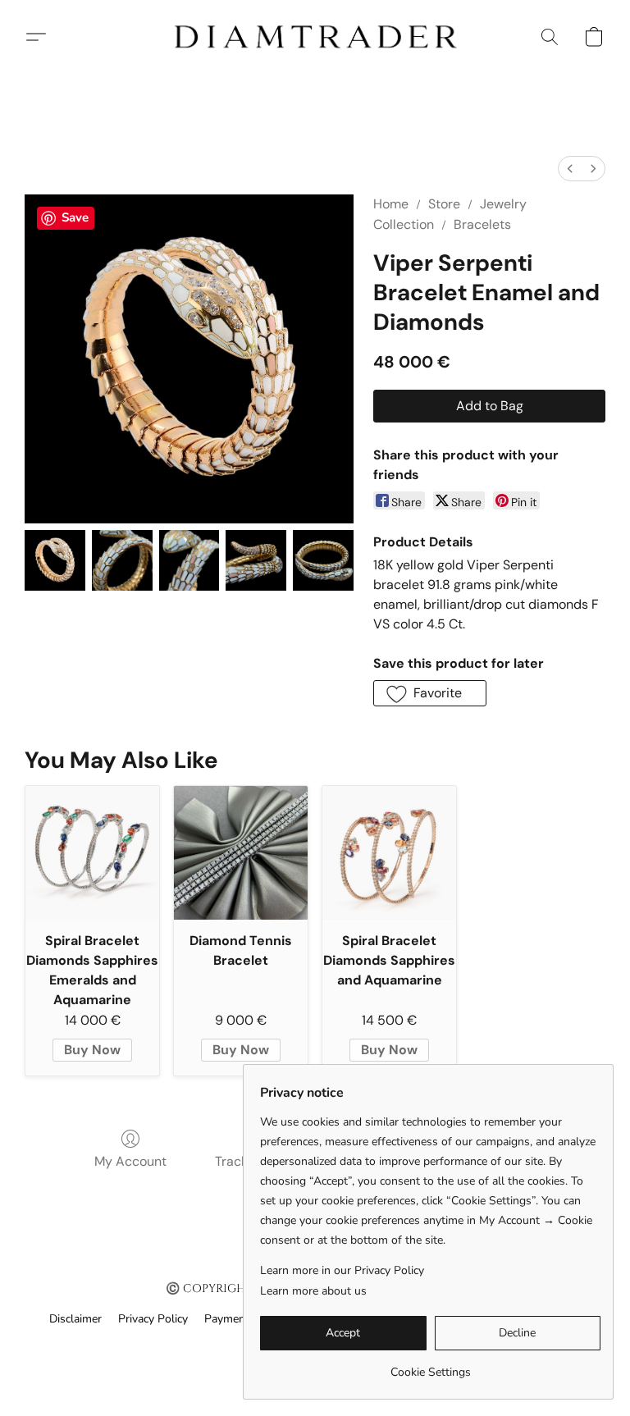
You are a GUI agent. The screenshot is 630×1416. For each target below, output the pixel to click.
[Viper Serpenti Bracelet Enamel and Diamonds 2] (189, 560)
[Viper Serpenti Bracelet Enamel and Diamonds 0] (55, 560)
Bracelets (482, 224)
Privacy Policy (153, 1319)
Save (75, 217)
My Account (130, 1161)
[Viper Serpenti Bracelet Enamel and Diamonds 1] (122, 560)
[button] (315, 37)
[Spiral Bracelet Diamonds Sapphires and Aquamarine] (389, 853)
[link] (430, 1366)
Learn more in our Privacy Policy (342, 1270)
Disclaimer (75, 1319)
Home (391, 203)
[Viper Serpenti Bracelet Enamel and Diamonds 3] (256, 560)
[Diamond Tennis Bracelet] (241, 853)
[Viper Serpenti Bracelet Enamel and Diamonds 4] (323, 560)
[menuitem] (570, 168)
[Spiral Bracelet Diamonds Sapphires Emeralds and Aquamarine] (92, 853)
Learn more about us (313, 1291)
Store (444, 203)
